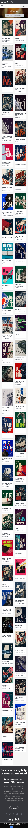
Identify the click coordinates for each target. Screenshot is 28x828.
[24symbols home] (4, 2)
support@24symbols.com (14, 782)
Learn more (15, 826)
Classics (14, 10)
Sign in (24, 6)
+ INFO (20, 2)
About (15, 2)
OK (11, 826)
